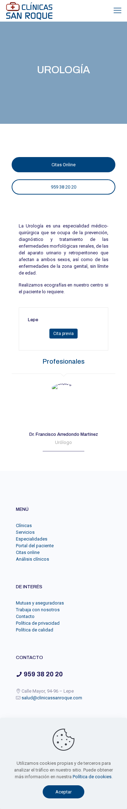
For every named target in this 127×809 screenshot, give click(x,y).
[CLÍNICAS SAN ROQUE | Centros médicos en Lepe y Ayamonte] (29, 10)
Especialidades (31, 539)
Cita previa (63, 333)
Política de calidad (34, 629)
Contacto (25, 616)
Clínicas (24, 525)
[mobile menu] (117, 11)
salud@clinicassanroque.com (52, 697)
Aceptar (63, 791)
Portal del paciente (35, 545)
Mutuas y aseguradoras (40, 603)
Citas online (28, 552)
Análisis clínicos (32, 559)
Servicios (25, 532)
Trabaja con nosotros (38, 609)
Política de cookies (92, 776)
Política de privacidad (38, 623)
